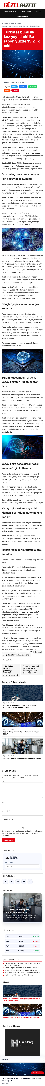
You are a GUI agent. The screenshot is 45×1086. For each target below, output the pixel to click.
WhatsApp (32, 86)
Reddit (7, 90)
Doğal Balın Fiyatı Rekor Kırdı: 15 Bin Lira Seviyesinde (22, 972)
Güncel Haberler (10, 11)
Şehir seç (9, 862)
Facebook (23, 86)
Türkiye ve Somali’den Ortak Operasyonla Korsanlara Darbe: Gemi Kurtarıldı (22, 964)
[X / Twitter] (11, 881)
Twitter (14, 86)
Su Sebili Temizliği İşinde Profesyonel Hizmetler (21, 970)
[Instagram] (17, 881)
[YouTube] (23, 881)
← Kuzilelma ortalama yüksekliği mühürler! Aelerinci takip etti (10, 670)
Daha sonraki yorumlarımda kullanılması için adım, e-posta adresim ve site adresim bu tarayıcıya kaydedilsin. (22, 833)
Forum (38, 11)
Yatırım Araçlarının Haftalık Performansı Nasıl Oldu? (22, 968)
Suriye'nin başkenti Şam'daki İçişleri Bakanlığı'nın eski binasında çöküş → (31, 669)
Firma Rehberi (26, 11)
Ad (3, 802)
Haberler (5, 24)
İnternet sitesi (7, 819)
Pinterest (15, 90)
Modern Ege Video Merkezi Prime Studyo (19, 975)
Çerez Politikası (22, 16)
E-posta (6, 811)
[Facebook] (5, 881)
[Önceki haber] (34, 897)
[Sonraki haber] (38, 897)
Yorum (5, 781)
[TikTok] (30, 881)
